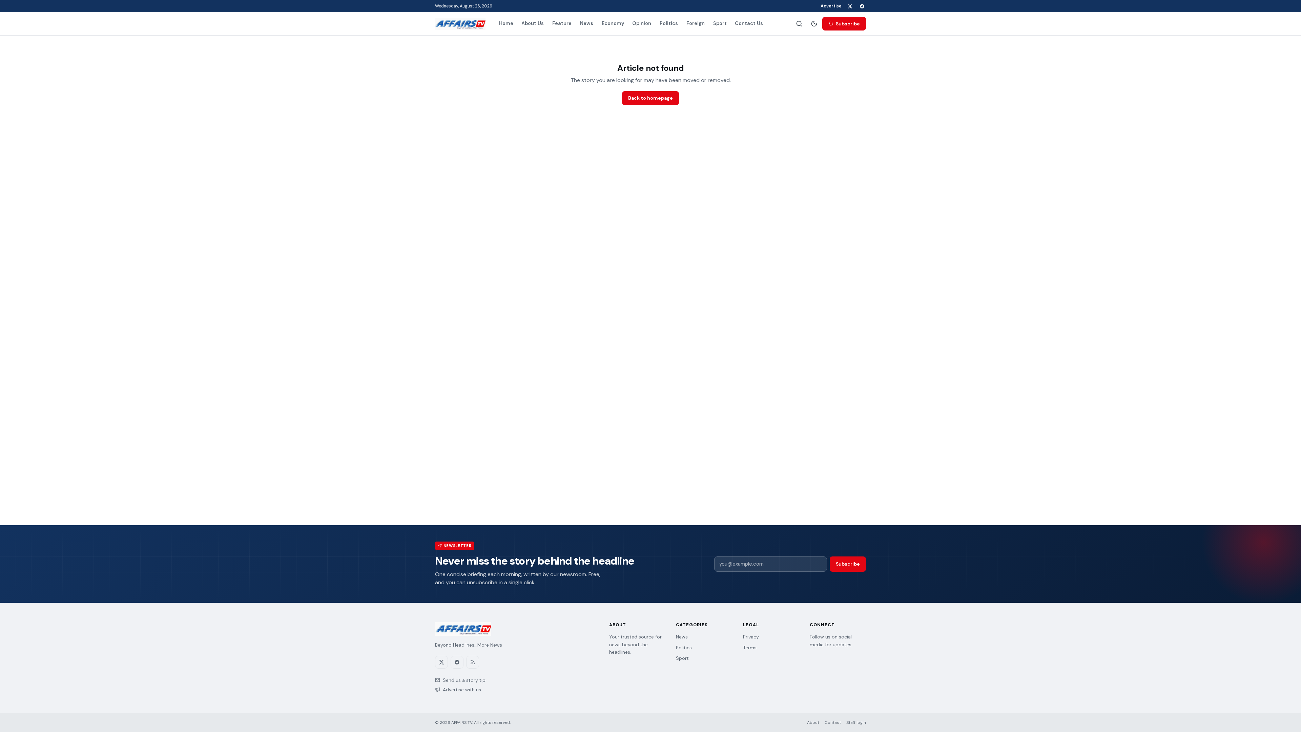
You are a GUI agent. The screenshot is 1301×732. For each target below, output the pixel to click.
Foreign (695, 23)
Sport (720, 23)
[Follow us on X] (850, 6)
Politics (669, 23)
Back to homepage (650, 98)
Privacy (751, 637)
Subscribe (848, 24)
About (813, 722)
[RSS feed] (472, 662)
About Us (532, 23)
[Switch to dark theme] (814, 23)
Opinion (641, 23)
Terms (750, 648)
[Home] (460, 24)
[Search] (799, 23)
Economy (613, 23)
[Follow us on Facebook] (862, 6)
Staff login (856, 722)
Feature (562, 23)
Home (506, 23)
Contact (833, 722)
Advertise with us (462, 690)
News (586, 23)
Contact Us (749, 23)
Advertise (831, 6)
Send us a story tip (464, 680)
